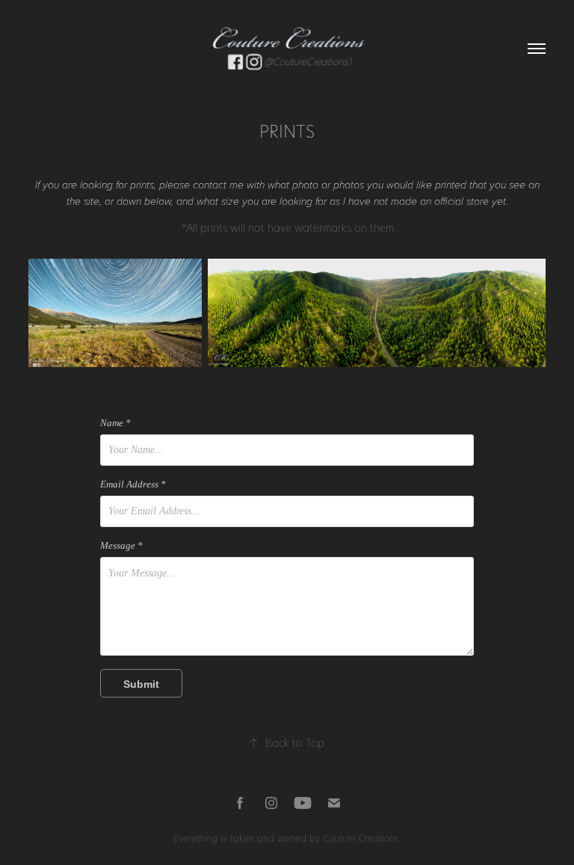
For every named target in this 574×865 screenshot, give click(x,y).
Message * (121, 546)
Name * (115, 423)
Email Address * (133, 484)
